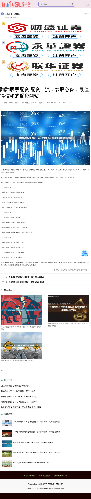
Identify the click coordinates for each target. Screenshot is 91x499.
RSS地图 (51, 484)
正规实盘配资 (44, 475)
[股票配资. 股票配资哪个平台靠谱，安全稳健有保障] (7, 443)
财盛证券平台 (29, 475)
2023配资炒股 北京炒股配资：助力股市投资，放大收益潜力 (36, 431)
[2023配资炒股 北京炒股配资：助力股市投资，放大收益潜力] (7, 433)
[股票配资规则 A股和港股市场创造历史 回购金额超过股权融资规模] (68, 308)
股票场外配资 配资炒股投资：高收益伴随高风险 (26, 277)
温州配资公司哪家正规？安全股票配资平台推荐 (21, 407)
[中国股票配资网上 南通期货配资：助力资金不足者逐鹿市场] (7, 423)
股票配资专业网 (60, 475)
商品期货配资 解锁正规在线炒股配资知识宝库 (31, 462)
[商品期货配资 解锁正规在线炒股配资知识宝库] (7, 464)
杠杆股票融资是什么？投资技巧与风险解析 (19, 401)
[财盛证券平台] (16, 4)
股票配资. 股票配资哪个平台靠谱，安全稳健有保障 (33, 442)
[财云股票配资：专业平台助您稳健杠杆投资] (21, 345)
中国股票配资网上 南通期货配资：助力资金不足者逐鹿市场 (36, 421)
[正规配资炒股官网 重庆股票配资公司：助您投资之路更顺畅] (21, 310)
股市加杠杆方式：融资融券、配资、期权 (18, 391)
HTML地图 (59, 484)
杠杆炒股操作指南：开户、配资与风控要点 (19, 396)
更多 (86, 14)
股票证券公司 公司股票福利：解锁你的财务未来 (26, 282)
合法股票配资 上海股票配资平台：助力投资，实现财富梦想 (36, 452)
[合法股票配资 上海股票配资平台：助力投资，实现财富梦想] (7, 454)
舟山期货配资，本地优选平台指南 (15, 385)
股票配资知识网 (51, 488)
